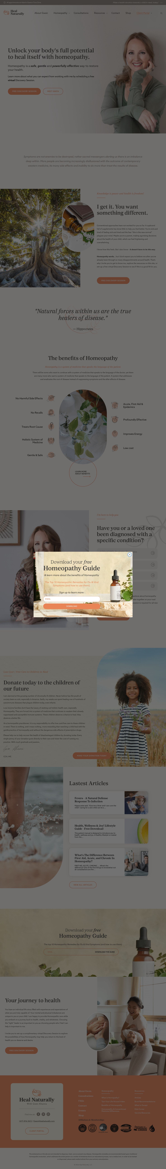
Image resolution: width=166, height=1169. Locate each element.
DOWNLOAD (71, 606)
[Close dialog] (130, 555)
